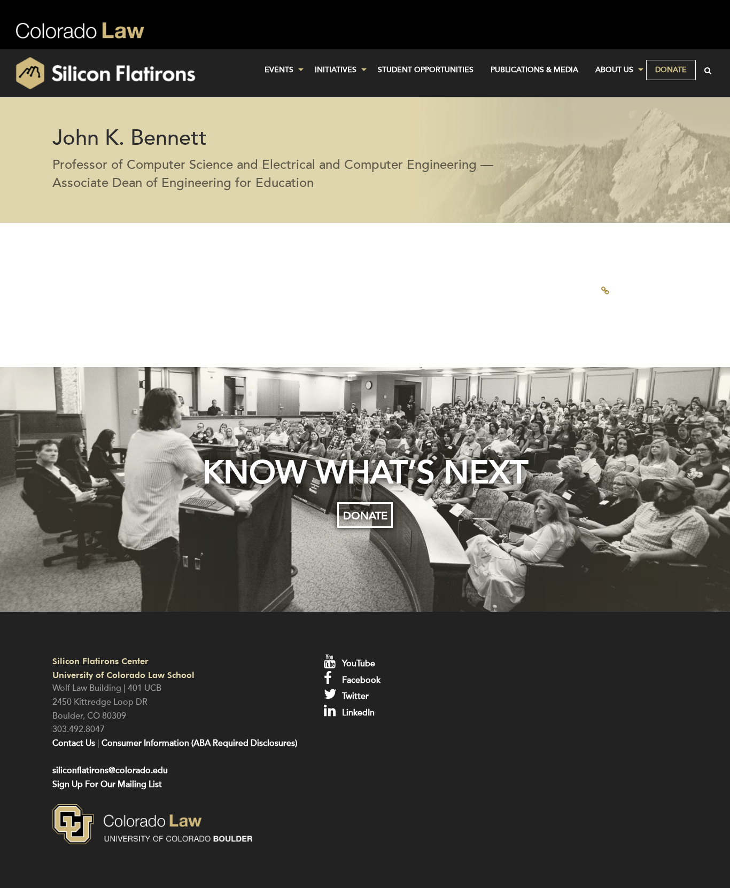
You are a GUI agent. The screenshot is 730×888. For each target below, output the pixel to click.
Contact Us (73, 743)
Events (279, 69)
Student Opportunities (425, 69)
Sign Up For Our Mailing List (107, 784)
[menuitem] (281, 70)
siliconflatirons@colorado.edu (110, 770)
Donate (671, 69)
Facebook (360, 680)
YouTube (357, 663)
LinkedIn (357, 712)
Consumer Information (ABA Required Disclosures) (199, 743)
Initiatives (335, 69)
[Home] (121, 73)
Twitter (354, 696)
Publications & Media (534, 69)
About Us (614, 69)
